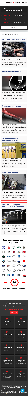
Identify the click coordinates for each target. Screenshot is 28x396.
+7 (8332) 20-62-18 (7, 348)
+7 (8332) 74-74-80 (20, 321)
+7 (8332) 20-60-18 (20, 361)
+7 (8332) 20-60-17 (7, 361)
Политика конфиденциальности (14, 393)
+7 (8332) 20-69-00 (7, 374)
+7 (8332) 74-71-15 (21, 348)
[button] (2, 3)
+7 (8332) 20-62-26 (20, 374)
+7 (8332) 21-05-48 (7, 335)
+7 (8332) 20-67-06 (7, 321)
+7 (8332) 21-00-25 (20, 335)
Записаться (14, 27)
